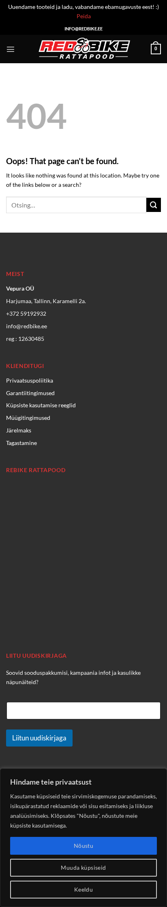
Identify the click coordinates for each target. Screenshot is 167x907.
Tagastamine (21, 442)
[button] (10, 49)
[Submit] (153, 205)
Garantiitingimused (30, 392)
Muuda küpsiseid (83, 867)
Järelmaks (18, 430)
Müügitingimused (28, 417)
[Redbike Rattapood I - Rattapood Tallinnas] (83, 49)
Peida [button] (84, 16)
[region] (83, 837)
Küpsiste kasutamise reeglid (41, 405)
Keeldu (83, 889)
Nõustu (84, 845)
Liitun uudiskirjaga (39, 738)
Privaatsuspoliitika (29, 380)
